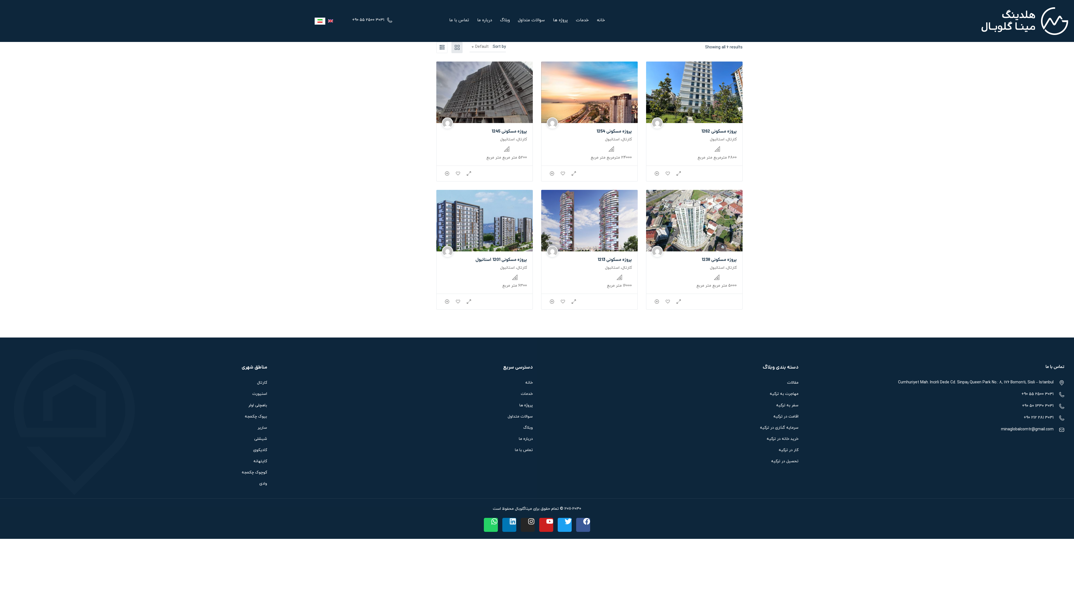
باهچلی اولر (257, 405)
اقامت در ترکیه (786, 416)
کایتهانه (260, 461)
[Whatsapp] (491, 525)
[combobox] (480, 47)
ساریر (262, 427)
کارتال (262, 382)
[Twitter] (565, 525)
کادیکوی (260, 450)
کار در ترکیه (789, 450)
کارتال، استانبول (723, 139)
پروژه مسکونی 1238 (719, 260)
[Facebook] (583, 525)
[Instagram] (528, 525)
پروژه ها (560, 20)
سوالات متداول (531, 20)
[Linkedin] (509, 525)
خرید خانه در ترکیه (783, 439)
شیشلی (260, 439)
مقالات (793, 382)
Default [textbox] (482, 46)
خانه (601, 20)
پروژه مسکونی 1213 (615, 260)
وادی (263, 483)
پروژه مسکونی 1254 (614, 131)
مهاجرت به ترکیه (784, 394)
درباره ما (484, 20)
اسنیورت (259, 394)
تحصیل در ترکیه (785, 461)
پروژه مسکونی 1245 (509, 131)
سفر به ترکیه (787, 405)
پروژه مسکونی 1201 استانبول (501, 260)
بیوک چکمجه (256, 416)
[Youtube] (546, 525)
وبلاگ (505, 20)
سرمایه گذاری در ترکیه (779, 427)
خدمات (582, 20)
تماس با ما (459, 20)
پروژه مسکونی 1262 (719, 131)
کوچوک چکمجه (254, 472)
